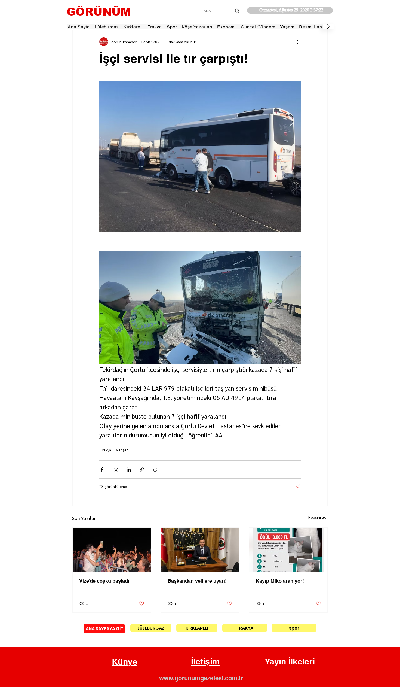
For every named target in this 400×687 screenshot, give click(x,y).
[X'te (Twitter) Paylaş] (115, 469)
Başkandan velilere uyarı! (197, 581)
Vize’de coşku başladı (104, 581)
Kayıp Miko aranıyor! (280, 581)
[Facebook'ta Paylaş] (101, 469)
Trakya (105, 449)
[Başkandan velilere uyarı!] (200, 550)
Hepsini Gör (318, 517)
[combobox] (222, 11)
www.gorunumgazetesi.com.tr (201, 678)
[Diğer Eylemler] (297, 41)
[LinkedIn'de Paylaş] (128, 469)
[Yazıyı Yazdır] (155, 469)
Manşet (122, 449)
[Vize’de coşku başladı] (112, 550)
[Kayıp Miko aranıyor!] (288, 550)
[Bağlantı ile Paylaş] (141, 469)
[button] (124, 662)
